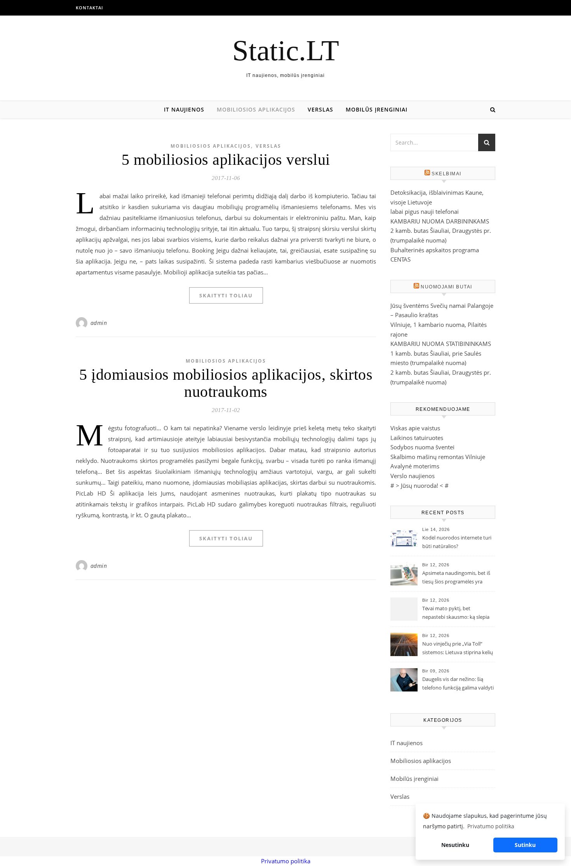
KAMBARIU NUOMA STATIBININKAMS (440, 343)
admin (99, 322)
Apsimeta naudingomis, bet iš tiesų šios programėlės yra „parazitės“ (456, 578)
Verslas (320, 109)
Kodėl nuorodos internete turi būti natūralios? (456, 542)
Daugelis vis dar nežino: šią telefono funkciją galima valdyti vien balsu (458, 684)
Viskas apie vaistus (415, 428)
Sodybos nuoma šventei (422, 447)
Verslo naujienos (412, 476)
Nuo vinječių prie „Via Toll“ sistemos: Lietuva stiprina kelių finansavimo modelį (457, 648)
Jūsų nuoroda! (419, 485)
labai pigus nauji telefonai (424, 211)
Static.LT (285, 50)
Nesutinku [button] (455, 845)
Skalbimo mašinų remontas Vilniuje (437, 457)
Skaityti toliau (226, 295)
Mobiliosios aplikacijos (256, 109)
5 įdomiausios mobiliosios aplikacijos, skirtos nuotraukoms (226, 383)
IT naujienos (184, 109)
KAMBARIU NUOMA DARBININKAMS (439, 221)
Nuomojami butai (446, 287)
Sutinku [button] (525, 845)
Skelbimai (446, 173)
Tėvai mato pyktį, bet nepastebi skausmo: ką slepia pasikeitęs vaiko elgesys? (455, 613)
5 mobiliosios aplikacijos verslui (226, 159)
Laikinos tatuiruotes (416, 438)
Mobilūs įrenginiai (376, 109)
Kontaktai (89, 7)
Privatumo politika (285, 861)
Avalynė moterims (414, 466)
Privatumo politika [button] (490, 826)
